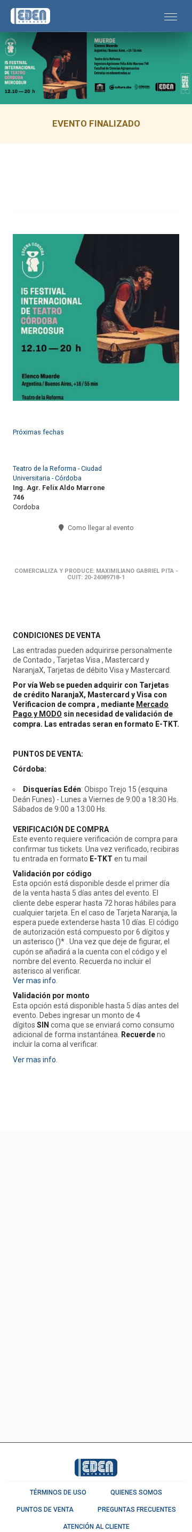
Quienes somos (136, 1492)
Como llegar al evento (100, 528)
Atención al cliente (96, 1526)
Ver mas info (34, 980)
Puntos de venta (45, 1509)
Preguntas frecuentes (137, 1509)
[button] (170, 16)
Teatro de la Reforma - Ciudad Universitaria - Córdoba (57, 473)
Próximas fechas (38, 432)
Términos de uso (58, 1492)
